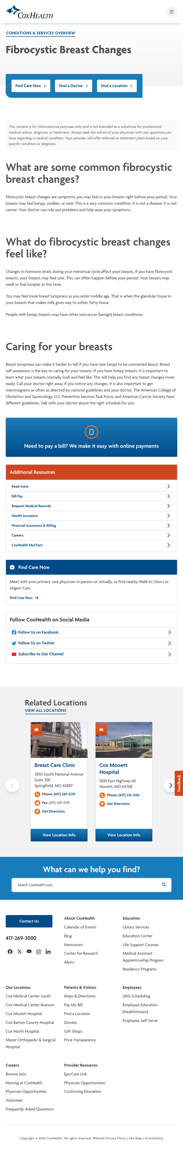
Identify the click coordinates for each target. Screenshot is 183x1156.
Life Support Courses (141, 944)
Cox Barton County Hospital (30, 1022)
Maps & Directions (79, 996)
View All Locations (45, 710)
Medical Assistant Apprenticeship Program (143, 957)
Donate (70, 1022)
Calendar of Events (80, 927)
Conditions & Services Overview (40, 33)
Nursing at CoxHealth (24, 1082)
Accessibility (154, 1138)
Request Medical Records (31, 506)
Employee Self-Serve (140, 1020)
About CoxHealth (79, 918)
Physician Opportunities (26, 1091)
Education (131, 918)
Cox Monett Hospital (24, 1013)
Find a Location (114, 85)
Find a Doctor (71, 85)
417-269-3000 (21, 938)
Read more (20, 486)
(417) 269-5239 (64, 794)
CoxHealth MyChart (27, 545)
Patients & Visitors (80, 987)
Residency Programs (140, 969)
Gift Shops (73, 1031)
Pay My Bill (73, 1004)
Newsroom (73, 944)
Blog (67, 935)
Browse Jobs (16, 1074)
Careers (17, 535)
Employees (132, 987)
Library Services (136, 927)
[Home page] (29, 11)
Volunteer (14, 1100)
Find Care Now (28, 85)
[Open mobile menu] (171, 11)
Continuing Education (82, 1091)
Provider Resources (80, 1065)
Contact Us (29, 921)
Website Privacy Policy (109, 1138)
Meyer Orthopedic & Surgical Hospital (31, 1043)
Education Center (137, 935)
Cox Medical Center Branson (30, 1004)
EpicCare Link (75, 1074)
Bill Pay (17, 496)
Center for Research (81, 953)
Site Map (135, 1138)
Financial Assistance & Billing (34, 525)
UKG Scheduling (136, 996)
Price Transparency (80, 1039)
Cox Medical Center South (28, 996)
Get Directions (53, 811)
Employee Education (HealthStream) (140, 1008)
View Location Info (65, 837)
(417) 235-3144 (129, 795)
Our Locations (18, 987)
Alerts (69, 962)
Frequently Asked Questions (30, 1109)
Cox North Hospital (22, 1031)
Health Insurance (25, 515)
